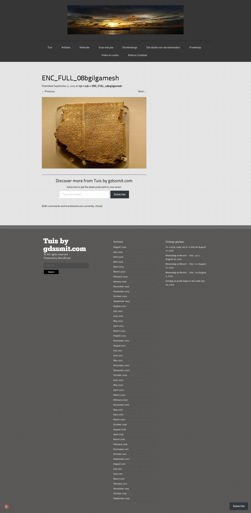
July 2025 (117, 311)
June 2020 (118, 380)
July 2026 (117, 252)
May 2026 (118, 262)
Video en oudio (110, 55)
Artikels (65, 47)
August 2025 (119, 306)
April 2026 (118, 267)
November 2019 (121, 405)
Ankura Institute (137, 55)
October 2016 (120, 494)
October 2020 (120, 375)
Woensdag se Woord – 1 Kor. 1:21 (182, 264)
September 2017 (121, 459)
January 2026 (119, 282)
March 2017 (119, 479)
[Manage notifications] (6, 506)
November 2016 (121, 489)
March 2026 (119, 272)
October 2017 (120, 454)
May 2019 (117, 410)
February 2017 (120, 484)
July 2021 (117, 351)
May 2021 (117, 361)
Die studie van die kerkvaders (163, 47)
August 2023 (119, 336)
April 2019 (118, 415)
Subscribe (120, 194)
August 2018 (119, 430)
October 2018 (120, 425)
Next (142, 91)
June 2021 (118, 356)
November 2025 (121, 292)
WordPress (64, 258)
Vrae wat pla (106, 47)
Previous (48, 91)
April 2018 (118, 435)
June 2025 (118, 316)
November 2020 (121, 371)
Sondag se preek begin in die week (183, 281)
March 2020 (119, 395)
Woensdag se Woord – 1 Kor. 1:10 (182, 273)
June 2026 (118, 257)
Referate (84, 47)
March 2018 (119, 439)
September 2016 (121, 499)
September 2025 (121, 301)
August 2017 (119, 464)
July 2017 (117, 469)
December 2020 (121, 366)
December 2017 (121, 449)
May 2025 (118, 321)
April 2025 (118, 326)
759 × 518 (83, 86)
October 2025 (120, 296)
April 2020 (118, 390)
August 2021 (119, 346)
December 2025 (121, 287)
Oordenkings (129, 47)
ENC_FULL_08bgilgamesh (107, 86)
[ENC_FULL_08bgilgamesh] (94, 168)
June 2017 (118, 474)
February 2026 (120, 277)
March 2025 (119, 331)
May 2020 (118, 385)
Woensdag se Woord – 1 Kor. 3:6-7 (183, 256)
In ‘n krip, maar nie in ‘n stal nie (182, 247)
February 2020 (120, 400)
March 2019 (119, 420)
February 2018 (120, 444)
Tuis (50, 47)
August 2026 (119, 247)
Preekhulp (195, 47)
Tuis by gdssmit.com (64, 245)
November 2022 (121, 341)
